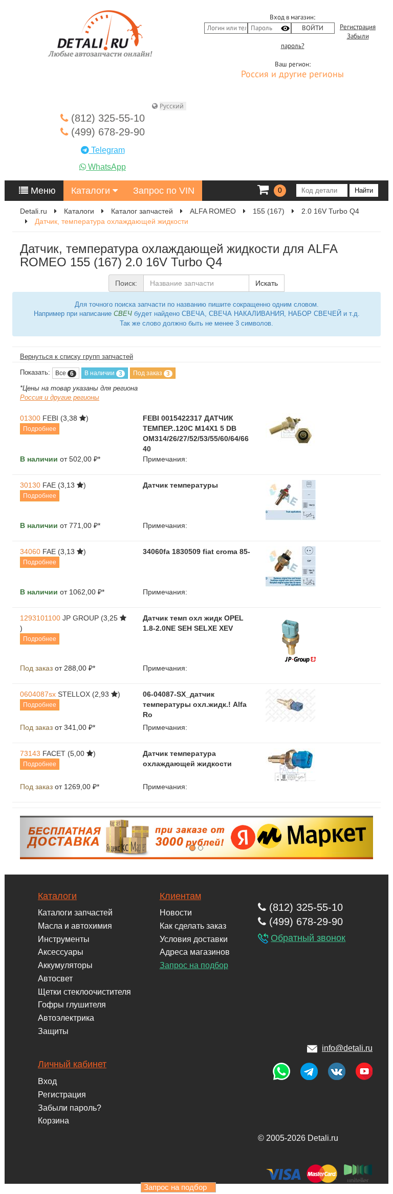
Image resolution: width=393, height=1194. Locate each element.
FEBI (50, 418)
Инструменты (64, 939)
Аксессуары (60, 952)
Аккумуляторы (65, 965)
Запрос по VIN (163, 191)
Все (64, 373)
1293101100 (40, 618)
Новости (176, 912)
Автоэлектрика (66, 1018)
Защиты (53, 1031)
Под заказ (151, 373)
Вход (47, 1081)
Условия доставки (194, 939)
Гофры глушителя (72, 1004)
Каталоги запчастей (75, 912)
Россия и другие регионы (292, 75)
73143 (30, 753)
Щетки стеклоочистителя (84, 992)
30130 (30, 485)
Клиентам (180, 896)
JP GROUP (80, 618)
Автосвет (55, 978)
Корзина (53, 1120)
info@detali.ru (347, 1048)
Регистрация (358, 27)
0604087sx (38, 694)
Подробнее (39, 428)
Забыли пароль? (69, 1108)
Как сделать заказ (193, 926)
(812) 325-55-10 (106, 118)
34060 (30, 551)
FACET (54, 753)
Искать (266, 283)
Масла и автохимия (75, 926)
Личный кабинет (72, 1064)
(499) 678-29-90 (106, 131)
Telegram (107, 150)
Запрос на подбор (194, 965)
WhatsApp (106, 167)
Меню (42, 191)
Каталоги (92, 191)
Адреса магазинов (195, 952)
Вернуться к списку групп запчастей (76, 356)
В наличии (103, 373)
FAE (49, 485)
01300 (30, 418)
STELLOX (74, 694)
